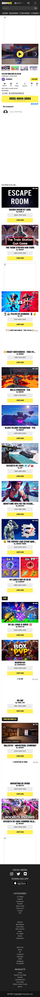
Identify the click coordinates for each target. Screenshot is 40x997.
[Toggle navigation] (35, 3)
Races (20, 950)
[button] (35, 54)
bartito (21, 786)
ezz (21, 316)
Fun (5, 93)
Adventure (20, 938)
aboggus (21, 506)
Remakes (20, 957)
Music (20, 931)
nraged (21, 392)
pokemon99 (21, 665)
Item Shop (20, 982)
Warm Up (20, 947)
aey (21, 468)
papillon (21, 627)
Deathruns (14, 13)
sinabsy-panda (21, 544)
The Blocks (20, 963)
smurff (21, 250)
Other (20, 959)
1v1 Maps (20, 897)
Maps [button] (19, 3)
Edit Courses (25, 13)
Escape (20, 911)
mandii (21, 354)
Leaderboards (20, 980)
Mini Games (20, 924)
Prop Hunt (20, 908)
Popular (20, 977)
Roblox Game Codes (20, 984)
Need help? (34, 104)
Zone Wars (20, 927)
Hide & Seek (20, 906)
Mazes (20, 936)
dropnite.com (27, 994)
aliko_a (21, 212)
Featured (20, 954)
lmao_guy (21, 703)
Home (6, 13)
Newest (20, 922)
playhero (9, 79)
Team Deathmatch (17, 93)
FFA (20, 913)
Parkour (35, 13)
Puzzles (20, 904)
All (20, 952)
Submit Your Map (20, 975)
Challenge (20, 961)
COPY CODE (20, 220)
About (20, 986)
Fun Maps (20, 934)
